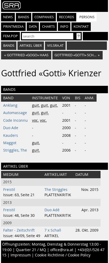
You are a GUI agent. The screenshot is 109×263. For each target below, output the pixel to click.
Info (64, 26)
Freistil (9, 189)
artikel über (31, 45)
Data (33, 26)
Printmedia (13, 26)
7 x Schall (52, 230)
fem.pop (10, 36)
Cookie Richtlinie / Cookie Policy (62, 255)
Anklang (10, 105)
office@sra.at (61, 249)
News (8, 17)
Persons (86, 17)
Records (66, 17)
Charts (48, 26)
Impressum (21, 255)
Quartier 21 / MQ (31, 249)
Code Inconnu (15, 120)
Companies (44, 17)
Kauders (10, 135)
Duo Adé (52, 210)
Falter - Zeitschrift (19, 230)
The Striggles (55, 189)
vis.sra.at (55, 45)
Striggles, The (15, 150)
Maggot (9, 142)
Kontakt (81, 26)
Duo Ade (10, 127)
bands (8, 45)
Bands (23, 17)
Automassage (15, 112)
